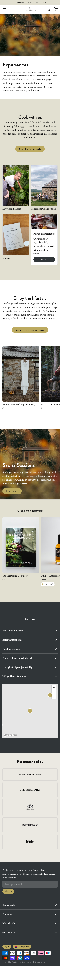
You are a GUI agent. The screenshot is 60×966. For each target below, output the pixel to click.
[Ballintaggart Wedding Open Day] (20, 374)
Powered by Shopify (9, 962)
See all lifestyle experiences (30, 330)
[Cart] (54, 9)
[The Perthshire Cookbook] (20, 545)
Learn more (44, 259)
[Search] (47, 9)
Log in (6, 946)
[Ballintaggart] (30, 9)
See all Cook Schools (30, 149)
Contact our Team (32, 2)
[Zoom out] (54, 692)
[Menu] (5, 9)
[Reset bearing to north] (54, 696)
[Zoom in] (54, 687)
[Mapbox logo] (10, 735)
